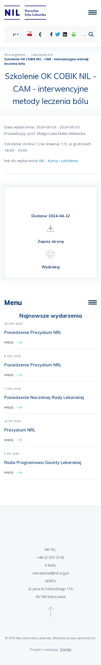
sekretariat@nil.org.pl (50, 573)
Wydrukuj (51, 266)
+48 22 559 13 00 (50, 557)
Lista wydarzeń (42, 54)
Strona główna (14, 54)
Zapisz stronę (51, 241)
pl (15, 34)
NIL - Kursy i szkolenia (58, 160)
